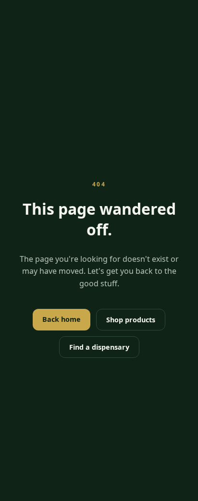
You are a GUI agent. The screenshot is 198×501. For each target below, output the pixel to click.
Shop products (130, 319)
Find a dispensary (99, 347)
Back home (61, 319)
